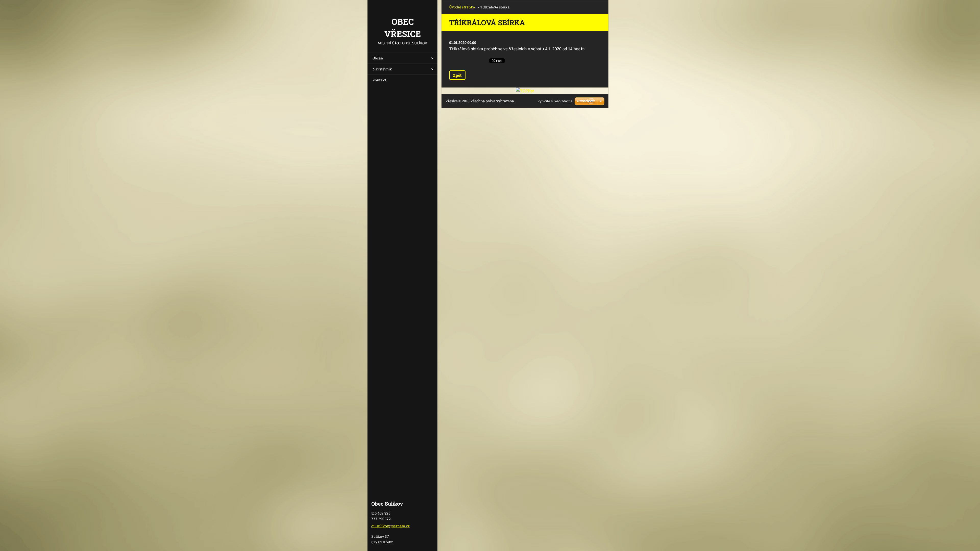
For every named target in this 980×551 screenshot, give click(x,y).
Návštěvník (382, 69)
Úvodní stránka (462, 7)
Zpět (457, 75)
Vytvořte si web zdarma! (555, 101)
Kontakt (379, 80)
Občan (378, 58)
